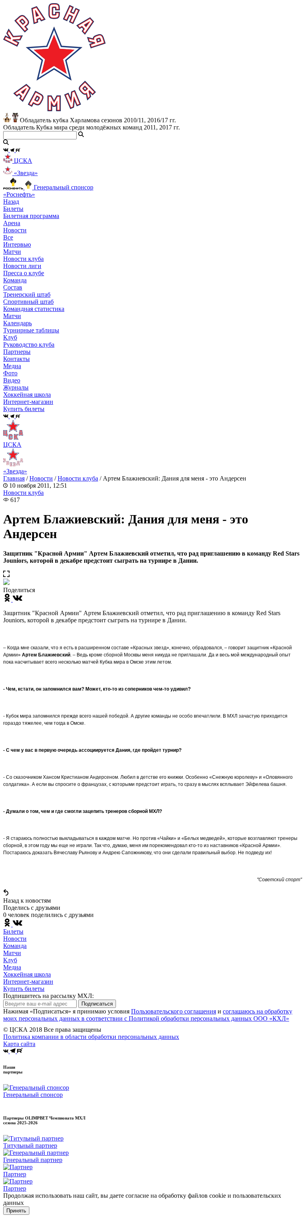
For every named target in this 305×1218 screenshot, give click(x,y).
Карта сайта (19, 1043)
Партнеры (17, 351)
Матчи (12, 251)
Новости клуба (23, 258)
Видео (11, 380)
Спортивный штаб (28, 301)
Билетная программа (31, 215)
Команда (15, 945)
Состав (12, 287)
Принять (16, 1211)
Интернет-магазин (28, 981)
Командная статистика (33, 308)
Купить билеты (23, 988)
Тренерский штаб (26, 294)
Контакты (16, 358)
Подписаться (97, 1004)
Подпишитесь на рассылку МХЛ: (48, 995)
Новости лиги (22, 266)
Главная (14, 478)
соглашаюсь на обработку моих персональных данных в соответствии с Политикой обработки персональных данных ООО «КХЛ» (147, 1015)
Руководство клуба (28, 344)
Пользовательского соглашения (173, 1011)
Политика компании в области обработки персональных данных (91, 1036)
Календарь (17, 323)
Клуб (10, 960)
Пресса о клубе (23, 273)
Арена (11, 223)
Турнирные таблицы (31, 330)
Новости (41, 478)
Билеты (13, 931)
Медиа (12, 967)
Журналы (16, 387)
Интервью (17, 244)
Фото (10, 373)
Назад (11, 201)
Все (8, 237)
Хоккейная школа (27, 974)
